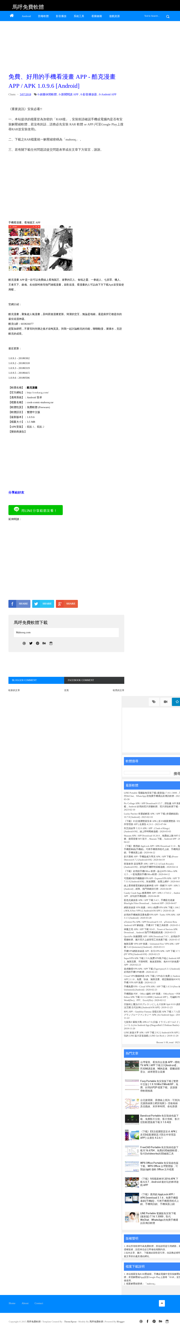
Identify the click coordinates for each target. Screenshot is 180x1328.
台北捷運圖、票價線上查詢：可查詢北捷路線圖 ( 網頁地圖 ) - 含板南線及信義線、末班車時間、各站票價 (160, 1103)
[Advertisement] (65, 46)
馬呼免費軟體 (28, 7)
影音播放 (61, 16)
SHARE (23, 603)
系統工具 (79, 16)
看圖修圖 (96, 16)
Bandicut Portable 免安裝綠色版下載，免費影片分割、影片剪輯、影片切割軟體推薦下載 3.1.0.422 (160, 1118)
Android (26, 16)
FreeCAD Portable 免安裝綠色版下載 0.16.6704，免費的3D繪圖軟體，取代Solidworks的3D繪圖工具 (160, 1150)
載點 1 (30, 426)
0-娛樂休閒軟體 (47, 94)
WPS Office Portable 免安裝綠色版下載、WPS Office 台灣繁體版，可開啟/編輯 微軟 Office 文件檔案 (159, 1166)
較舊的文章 (118, 690)
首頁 (66, 690)
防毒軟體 (43, 16)
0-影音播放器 (89, 94)
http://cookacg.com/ (38, 392)
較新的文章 (14, 690)
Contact (39, 1303)
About (25, 1303)
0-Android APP (107, 94)
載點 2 (40, 426)
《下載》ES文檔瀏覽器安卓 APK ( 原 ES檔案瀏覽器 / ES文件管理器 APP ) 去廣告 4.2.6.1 (158, 1134)
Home (12, 1303)
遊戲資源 (114, 16)
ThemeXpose (70, 1321)
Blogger (120, 1321)
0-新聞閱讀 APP (68, 94)
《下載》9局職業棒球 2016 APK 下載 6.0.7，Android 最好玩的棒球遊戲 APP (159, 1181)
